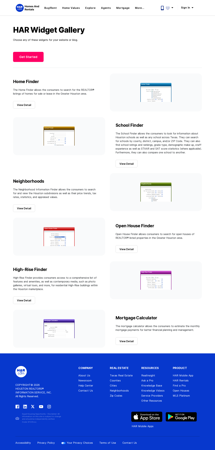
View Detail (24, 105)
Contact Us (85, 390)
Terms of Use (107, 442)
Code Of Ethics (29, 422)
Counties (115, 380)
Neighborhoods (28, 181)
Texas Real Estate (121, 375)
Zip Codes (116, 395)
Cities (113, 385)
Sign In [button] (186, 7)
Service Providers (152, 395)
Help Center (85, 385)
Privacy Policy (46, 442)
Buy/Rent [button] (50, 7)
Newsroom (85, 380)
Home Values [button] (71, 7)
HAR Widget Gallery (49, 30)
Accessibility (23, 442)
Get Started (28, 57)
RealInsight (148, 375)
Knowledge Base (151, 385)
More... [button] (139, 7)
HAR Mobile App (183, 375)
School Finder (129, 125)
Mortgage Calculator (136, 317)
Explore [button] (90, 7)
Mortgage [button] (123, 7)
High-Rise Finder (30, 269)
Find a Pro (179, 385)
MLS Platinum (181, 395)
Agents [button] (106, 7)
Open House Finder (135, 225)
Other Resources (151, 400)
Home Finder (26, 81)
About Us (84, 375)
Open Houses (181, 390)
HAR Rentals (181, 380)
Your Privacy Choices (80, 442)
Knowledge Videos (152, 390)
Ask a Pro (147, 380)
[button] (171, 7)
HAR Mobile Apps (143, 426)
